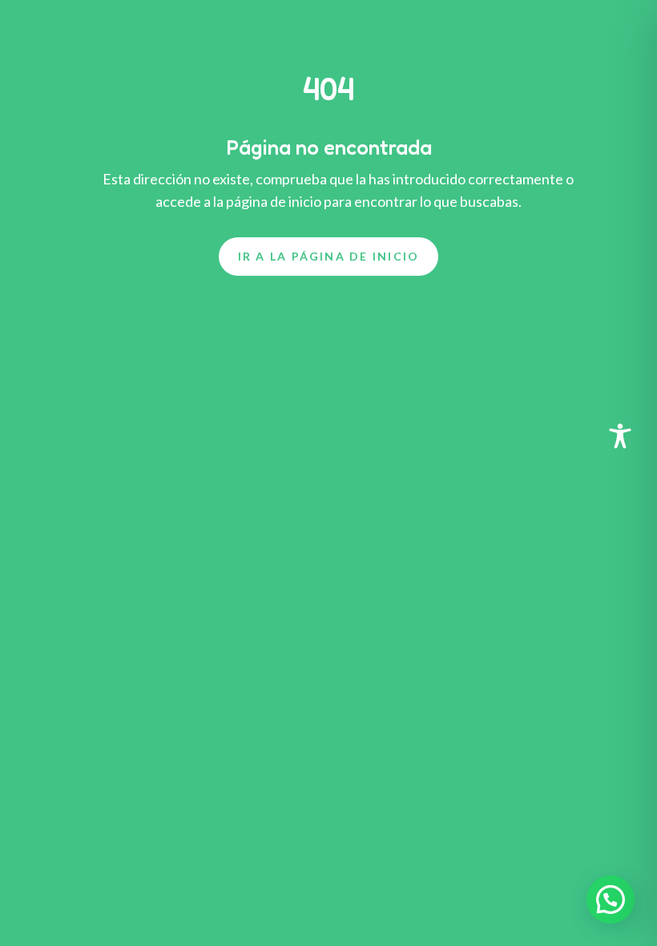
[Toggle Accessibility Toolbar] (620, 436)
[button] (610, 899)
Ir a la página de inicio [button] (329, 256)
